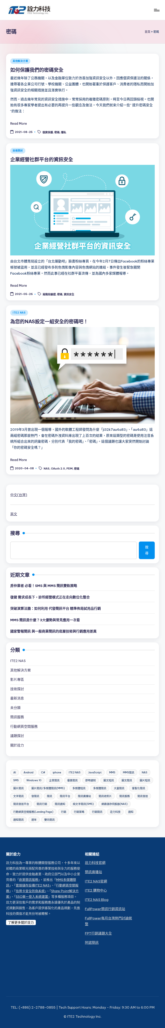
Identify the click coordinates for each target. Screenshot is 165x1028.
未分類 (15, 708)
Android (28, 772)
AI (14, 772)
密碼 (57, 132)
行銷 (63, 811)
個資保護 (47, 132)
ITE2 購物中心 (96, 890)
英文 (13, 514)
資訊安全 (69, 294)
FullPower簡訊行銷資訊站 (105, 909)
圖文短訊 (108, 780)
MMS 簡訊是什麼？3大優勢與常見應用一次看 (45, 620)
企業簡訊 (54, 780)
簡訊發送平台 (21, 803)
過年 (34, 819)
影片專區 (17, 679)
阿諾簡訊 (92, 942)
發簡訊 (35, 796)
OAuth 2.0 (58, 468)
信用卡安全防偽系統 (30, 891)
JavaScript (95, 772)
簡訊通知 (60, 803)
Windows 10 (33, 780)
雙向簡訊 (49, 819)
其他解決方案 (20, 61)
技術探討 (18, 150)
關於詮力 (17, 745)
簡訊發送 (142, 796)
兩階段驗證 (49, 294)
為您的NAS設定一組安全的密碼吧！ (49, 321)
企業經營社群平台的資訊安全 (41, 159)
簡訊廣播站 (84, 796)
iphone (57, 772)
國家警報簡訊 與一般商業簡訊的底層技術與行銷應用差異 (53, 631)
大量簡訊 (119, 788)
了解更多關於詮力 (21, 922)
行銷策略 (79, 811)
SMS (16, 780)
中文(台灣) (18, 495)
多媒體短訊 (79, 788)
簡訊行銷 (42, 803)
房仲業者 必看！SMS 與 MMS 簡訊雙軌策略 (43, 586)
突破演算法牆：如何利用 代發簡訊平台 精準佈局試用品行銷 (55, 608)
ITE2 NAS (19, 312)
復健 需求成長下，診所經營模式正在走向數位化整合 (50, 597)
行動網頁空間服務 (24, 726)
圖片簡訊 (18, 788)
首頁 (147, 31)
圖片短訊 (145, 780)
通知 (130, 811)
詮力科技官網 (95, 863)
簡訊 (49, 796)
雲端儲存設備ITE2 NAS (33, 885)
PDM (69, 468)
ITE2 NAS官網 (96, 881)
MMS (112, 772)
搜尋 (15, 533)
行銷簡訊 (97, 811)
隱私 (63, 132)
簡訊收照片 (105, 796)
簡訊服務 (17, 717)
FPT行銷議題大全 (98, 933)
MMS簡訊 (128, 772)
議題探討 (17, 736)
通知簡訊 (18, 819)
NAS (47, 468)
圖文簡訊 (127, 780)
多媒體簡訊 (99, 788)
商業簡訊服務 (28, 880)
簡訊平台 (65, 796)
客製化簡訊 (138, 788)
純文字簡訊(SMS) (83, 803)
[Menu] (156, 10)
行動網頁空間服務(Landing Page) (33, 811)
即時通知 (90, 780)
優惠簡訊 (72, 780)
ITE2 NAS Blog (96, 899)
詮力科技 (115, 811)
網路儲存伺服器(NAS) (114, 803)
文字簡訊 (18, 796)
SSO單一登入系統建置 (32, 897)
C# (43, 772)
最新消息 (17, 698)
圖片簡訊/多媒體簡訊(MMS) (48, 788)
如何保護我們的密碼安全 (36, 70)
